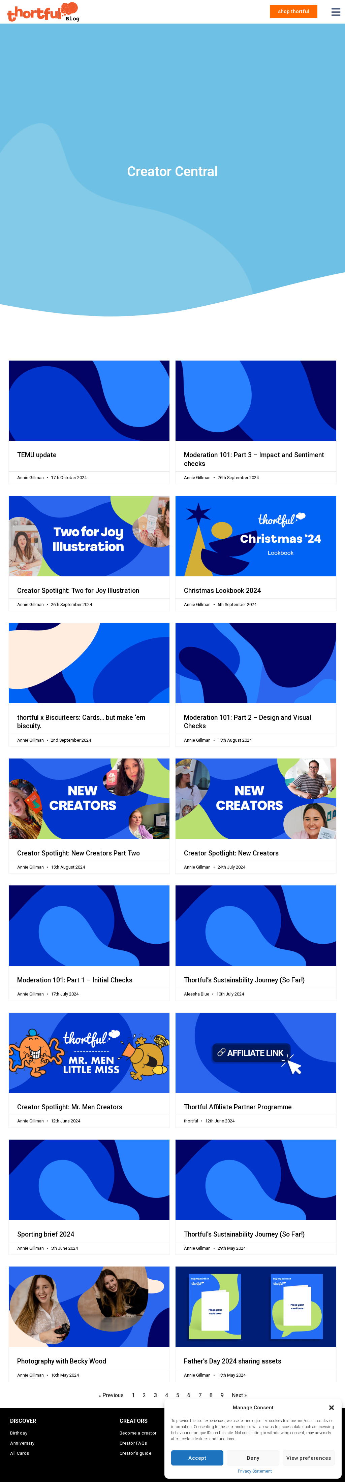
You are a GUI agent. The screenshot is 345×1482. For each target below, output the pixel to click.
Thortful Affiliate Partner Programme (238, 1107)
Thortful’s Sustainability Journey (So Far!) (244, 980)
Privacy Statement (255, 1471)
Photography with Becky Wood (61, 1361)
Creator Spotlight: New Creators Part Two (78, 853)
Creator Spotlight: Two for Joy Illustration (78, 591)
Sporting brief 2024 (45, 1234)
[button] (331, 1407)
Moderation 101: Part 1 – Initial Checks (74, 980)
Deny (253, 1458)
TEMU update (37, 455)
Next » (239, 1395)
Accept (197, 1458)
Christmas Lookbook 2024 (222, 591)
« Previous (111, 1395)
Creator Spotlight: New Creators (231, 853)
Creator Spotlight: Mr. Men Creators (69, 1107)
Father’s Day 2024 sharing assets (232, 1361)
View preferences (308, 1458)
